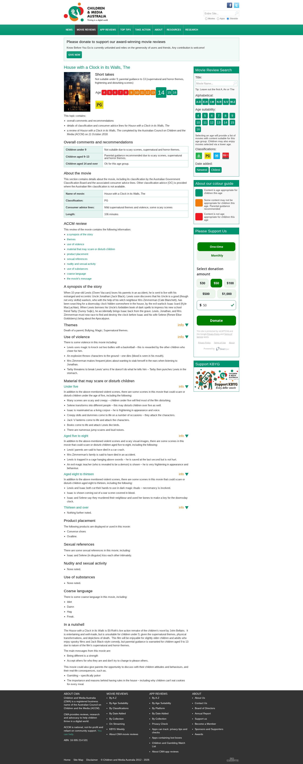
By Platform (158, 708)
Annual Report (203, 713)
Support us (201, 718)
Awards (199, 734)
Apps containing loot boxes (167, 737)
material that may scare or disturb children (91, 249)
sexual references (77, 258)
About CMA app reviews (165, 751)
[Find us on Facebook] (229, 5)
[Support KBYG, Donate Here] (216, 390)
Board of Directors (205, 708)
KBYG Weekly (117, 729)
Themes (124, 325)
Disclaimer (92, 759)
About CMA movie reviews (123, 734)
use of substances (77, 268)
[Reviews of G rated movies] (199, 160)
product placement (77, 254)
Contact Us (201, 703)
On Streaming (117, 723)
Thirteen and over (124, 507)
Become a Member (205, 723)
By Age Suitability (118, 703)
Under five (124, 386)
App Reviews (158, 693)
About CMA (72, 693)
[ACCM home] (86, 21)
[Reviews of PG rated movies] (208, 160)
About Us (200, 697)
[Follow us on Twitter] (236, 5)
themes (71, 239)
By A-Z (113, 697)
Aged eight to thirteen (124, 474)
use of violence (75, 244)
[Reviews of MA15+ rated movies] (226, 160)
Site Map (78, 759)
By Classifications (119, 708)
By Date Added (117, 713)
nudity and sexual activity (81, 263)
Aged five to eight (124, 435)
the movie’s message (79, 278)
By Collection (116, 718)
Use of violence (124, 337)
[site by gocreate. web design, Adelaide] (233, 761)
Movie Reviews (117, 693)
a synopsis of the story (80, 234)
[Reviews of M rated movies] (217, 160)
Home (67, 759)
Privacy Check (160, 723)
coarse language (76, 273)
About (196, 693)
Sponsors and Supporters (209, 729)
